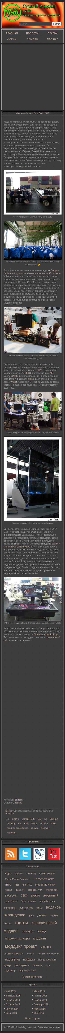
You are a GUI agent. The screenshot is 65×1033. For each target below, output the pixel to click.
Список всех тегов (32, 976)
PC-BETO (26, 373)
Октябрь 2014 (13, 1004)
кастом (21, 923)
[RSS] (11, 854)
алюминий (50, 895)
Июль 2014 (39, 1008)
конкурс (28, 931)
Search (56, 24)
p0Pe (39, 370)
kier (17, 884)
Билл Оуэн (11, 895)
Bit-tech (38, 634)
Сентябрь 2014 (41, 1004)
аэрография (11, 901)
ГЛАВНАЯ (12, 33)
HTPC (8, 884)
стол (48, 965)
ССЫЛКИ (32, 39)
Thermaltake (52, 890)
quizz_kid (20, 890)
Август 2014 (12, 1008)
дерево (42, 915)
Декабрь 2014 (13, 1000)
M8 (51, 373)
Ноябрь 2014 (40, 1000)
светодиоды (21, 965)
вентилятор (26, 907)
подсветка (12, 959)
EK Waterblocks (44, 879)
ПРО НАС (52, 39)
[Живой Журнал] (39, 854)
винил (39, 908)
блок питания (28, 901)
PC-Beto (44, 823)
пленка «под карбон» (48, 954)
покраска (29, 959)
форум (18, 802)
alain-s (31, 379)
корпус (42, 931)
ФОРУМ (12, 39)
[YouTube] (54, 854)
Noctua (8, 890)
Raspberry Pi (35, 890)
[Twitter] (25, 854)
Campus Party (28, 819)
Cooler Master (47, 873)
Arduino (19, 873)
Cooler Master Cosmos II (17, 879)
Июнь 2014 (11, 1013)
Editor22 (54, 819)
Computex (31, 874)
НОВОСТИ (32, 33)
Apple (8, 873)
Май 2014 (39, 1013)
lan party (11, 823)
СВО (24, 895)
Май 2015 (11, 991)
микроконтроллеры (17, 938)
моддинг (39, 938)
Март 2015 (39, 991)
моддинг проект (21, 946)
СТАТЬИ (53, 33)
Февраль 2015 (13, 995)
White (14, 382)
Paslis (15, 376)
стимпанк (37, 965)
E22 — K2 (42, 819)
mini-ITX (27, 884)
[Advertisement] (32, 77)
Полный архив (32, 1018)
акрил (35, 895)
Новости (9, 813)
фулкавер (10, 970)
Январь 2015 (40, 995)
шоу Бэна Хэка (27, 970)
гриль (31, 915)
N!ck (7, 811)
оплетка (30, 954)
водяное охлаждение (17, 828)
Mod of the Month (45, 884)
